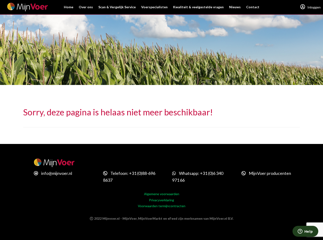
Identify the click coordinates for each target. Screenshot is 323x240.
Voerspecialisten (154, 7)
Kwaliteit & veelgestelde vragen (198, 7)
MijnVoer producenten (269, 173)
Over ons (86, 7)
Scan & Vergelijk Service (117, 7)
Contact (252, 7)
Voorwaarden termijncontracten (161, 206)
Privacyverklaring (161, 200)
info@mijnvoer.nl (56, 173)
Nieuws (235, 7)
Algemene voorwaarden (161, 194)
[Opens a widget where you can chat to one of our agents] (305, 232)
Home (68, 7)
